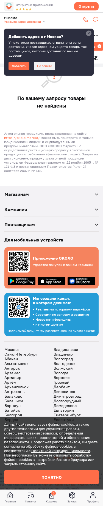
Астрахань (14, 391)
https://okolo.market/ (22, 138)
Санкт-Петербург (20, 354)
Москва (11, 349)
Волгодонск (65, 363)
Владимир (63, 354)
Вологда (61, 372)
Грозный (61, 382)
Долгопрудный (67, 400)
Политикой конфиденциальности (60, 451)
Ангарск (12, 368)
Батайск (12, 410)
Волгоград (63, 358)
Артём (10, 382)
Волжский (63, 368)
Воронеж (62, 377)
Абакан (11, 358)
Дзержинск (64, 391)
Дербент (62, 386)
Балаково (13, 396)
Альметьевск (16, 363)
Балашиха (13, 400)
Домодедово (65, 405)
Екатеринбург (67, 415)
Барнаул (12, 405)
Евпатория (64, 410)
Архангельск (16, 386)
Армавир (12, 377)
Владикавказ (66, 349)
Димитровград (67, 396)
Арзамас (12, 372)
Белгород (13, 415)
